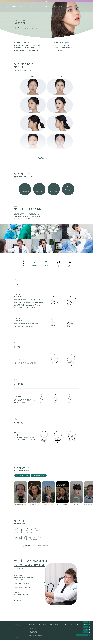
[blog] (68, 624)
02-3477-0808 (34, 634)
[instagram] (65, 624)
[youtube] (71, 624)
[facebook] (62, 624)
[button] (44, 584)
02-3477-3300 (35, 632)
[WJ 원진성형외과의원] (19, 625)
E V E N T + (47, 1)
